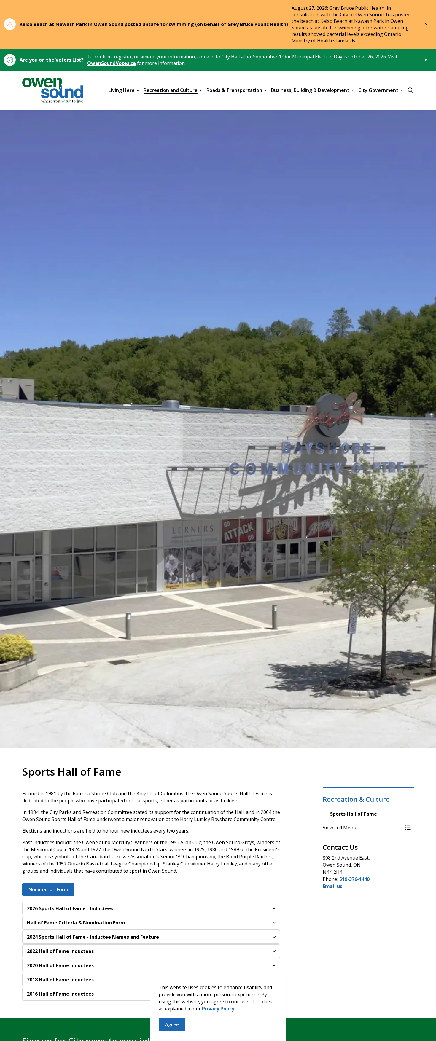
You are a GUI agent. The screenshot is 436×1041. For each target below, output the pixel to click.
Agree (172, 1024)
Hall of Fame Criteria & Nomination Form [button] (76, 922)
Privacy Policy (218, 1008)
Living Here (122, 90)
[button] (362, 827)
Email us (332, 886)
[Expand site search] (410, 90)
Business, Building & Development (310, 90)
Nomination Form (48, 889)
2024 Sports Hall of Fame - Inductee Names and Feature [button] (93, 937)
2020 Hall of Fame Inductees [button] (60, 965)
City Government (378, 90)
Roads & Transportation (234, 90)
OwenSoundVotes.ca (111, 63)
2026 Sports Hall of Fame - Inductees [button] (70, 908)
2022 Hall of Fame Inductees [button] (60, 951)
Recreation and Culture (171, 90)
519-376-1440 (354, 879)
